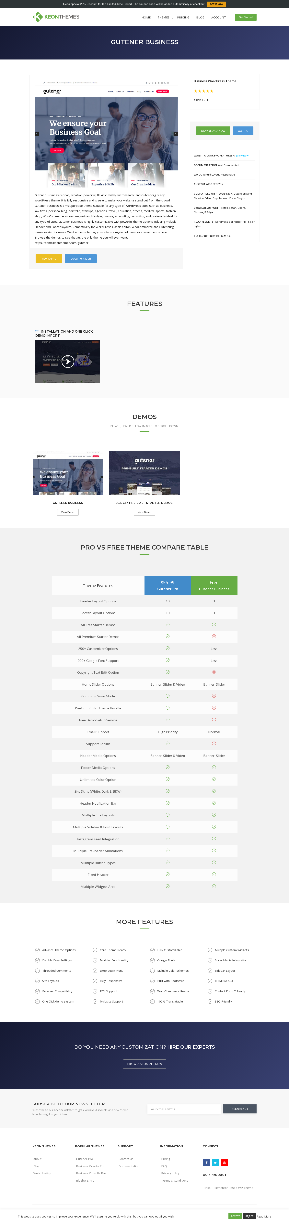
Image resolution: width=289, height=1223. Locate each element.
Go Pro (243, 131)
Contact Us (126, 1159)
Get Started (246, 17)
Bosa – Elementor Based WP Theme (228, 1188)
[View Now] (242, 155)
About (37, 1159)
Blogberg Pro (85, 1180)
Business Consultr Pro (91, 1173)
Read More (264, 1216)
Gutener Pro (84, 1159)
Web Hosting (42, 1173)
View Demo (48, 258)
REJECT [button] (249, 1216)
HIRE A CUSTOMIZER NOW (144, 1064)
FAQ (164, 1166)
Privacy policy (170, 1173)
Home (146, 17)
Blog (200, 17)
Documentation (81, 258)
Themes (163, 17)
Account (218, 17)
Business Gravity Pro (90, 1166)
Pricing (183, 17)
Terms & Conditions (174, 1180)
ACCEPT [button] (235, 1216)
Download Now (213, 131)
